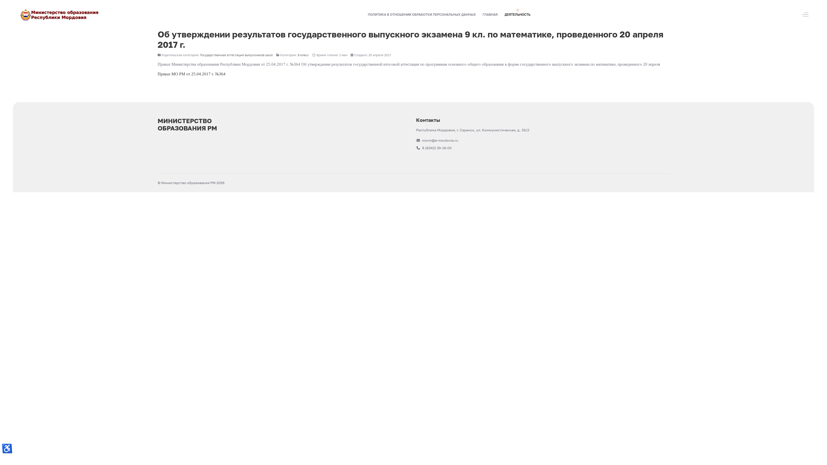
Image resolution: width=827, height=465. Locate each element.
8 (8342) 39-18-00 (437, 148)
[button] (490, 14)
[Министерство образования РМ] (60, 14)
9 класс (303, 55)
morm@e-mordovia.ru (440, 140)
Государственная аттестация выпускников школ (236, 55)
